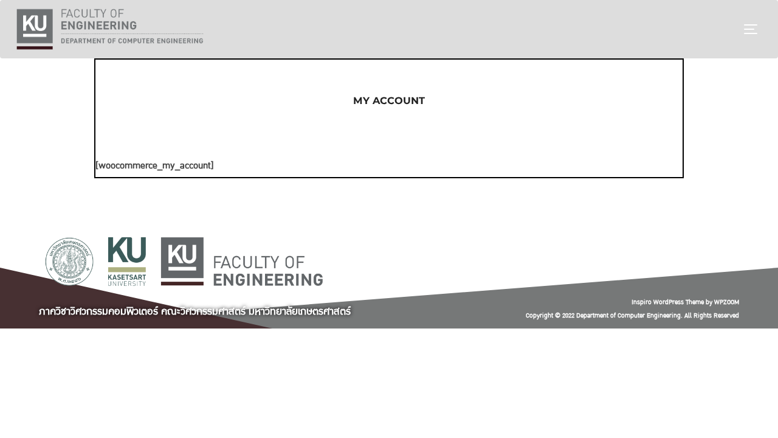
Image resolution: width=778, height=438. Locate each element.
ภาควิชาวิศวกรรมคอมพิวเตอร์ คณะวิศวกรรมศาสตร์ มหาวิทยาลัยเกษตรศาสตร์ (195, 311)
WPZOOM (726, 302)
